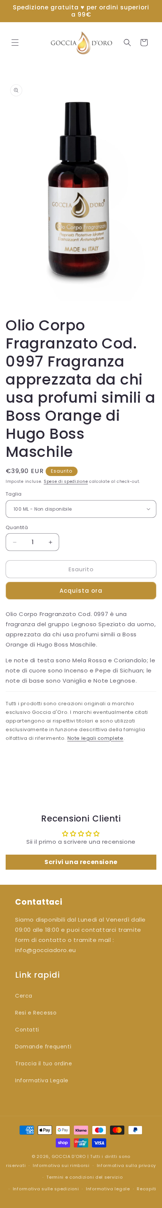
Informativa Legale (42, 1080)
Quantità (17, 527)
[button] (15, 42)
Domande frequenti (43, 1046)
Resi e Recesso (36, 1012)
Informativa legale (108, 1189)
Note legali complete (95, 738)
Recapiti (146, 1189)
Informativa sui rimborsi (61, 1165)
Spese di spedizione (66, 481)
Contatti (27, 1029)
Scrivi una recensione (81, 862)
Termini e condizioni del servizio (84, 1177)
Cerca (23, 996)
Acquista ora (81, 591)
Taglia (13, 494)
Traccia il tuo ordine (43, 1063)
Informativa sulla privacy (126, 1165)
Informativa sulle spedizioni (46, 1189)
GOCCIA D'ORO (69, 1156)
